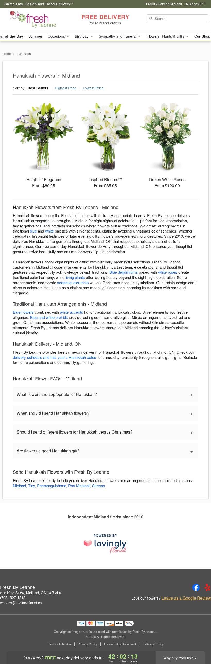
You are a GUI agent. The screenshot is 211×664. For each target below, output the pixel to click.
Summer (35, 36)
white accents (71, 312)
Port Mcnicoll (79, 485)
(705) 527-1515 (12, 597)
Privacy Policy (87, 644)
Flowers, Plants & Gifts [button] (165, 36)
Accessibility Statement (120, 644)
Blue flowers (23, 312)
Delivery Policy (152, 644)
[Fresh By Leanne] (36, 19)
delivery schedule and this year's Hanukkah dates (54, 357)
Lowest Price (93, 87)
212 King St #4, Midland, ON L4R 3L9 (30, 592)
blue (33, 231)
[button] (197, 642)
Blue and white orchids (49, 317)
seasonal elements (73, 282)
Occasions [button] (57, 36)
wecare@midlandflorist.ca (21, 602)
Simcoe (98, 485)
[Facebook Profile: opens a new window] (196, 587)
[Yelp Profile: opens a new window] (207, 587)
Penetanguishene (51, 485)
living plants (75, 277)
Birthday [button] (82, 36)
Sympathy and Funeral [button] (118, 36)
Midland (19, 485)
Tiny (31, 485)
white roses (167, 272)
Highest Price (65, 87)
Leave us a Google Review (186, 598)
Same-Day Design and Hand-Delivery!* (38, 3)
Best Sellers (38, 87)
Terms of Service (59, 644)
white (49, 231)
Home (7, 53)
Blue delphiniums (123, 272)
